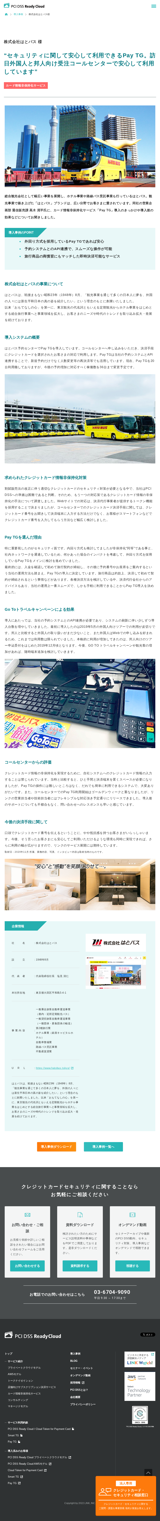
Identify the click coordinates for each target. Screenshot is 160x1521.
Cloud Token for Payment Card (25, 1470)
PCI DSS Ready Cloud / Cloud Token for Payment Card (39, 1428)
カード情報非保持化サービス (24, 1393)
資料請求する (80, 1265)
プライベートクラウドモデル (24, 1367)
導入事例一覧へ (103, 1146)
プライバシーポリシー (83, 1404)
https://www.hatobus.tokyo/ (53, 1068)
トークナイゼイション (20, 1380)
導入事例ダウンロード (56, 1146)
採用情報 (75, 1382)
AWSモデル (14, 1374)
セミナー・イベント (81, 1368)
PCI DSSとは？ (79, 1389)
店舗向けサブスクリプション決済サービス (32, 1387)
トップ (8, 1353)
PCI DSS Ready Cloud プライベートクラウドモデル (37, 1457)
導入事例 (18, 14)
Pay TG (12, 1441)
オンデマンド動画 (80, 1375)
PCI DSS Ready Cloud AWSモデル (27, 1463)
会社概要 (75, 1397)
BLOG (73, 1360)
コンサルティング (18, 1400)
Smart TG (13, 1435)
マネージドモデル (18, 1406)
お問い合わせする (27, 1265)
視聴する (132, 1265)
